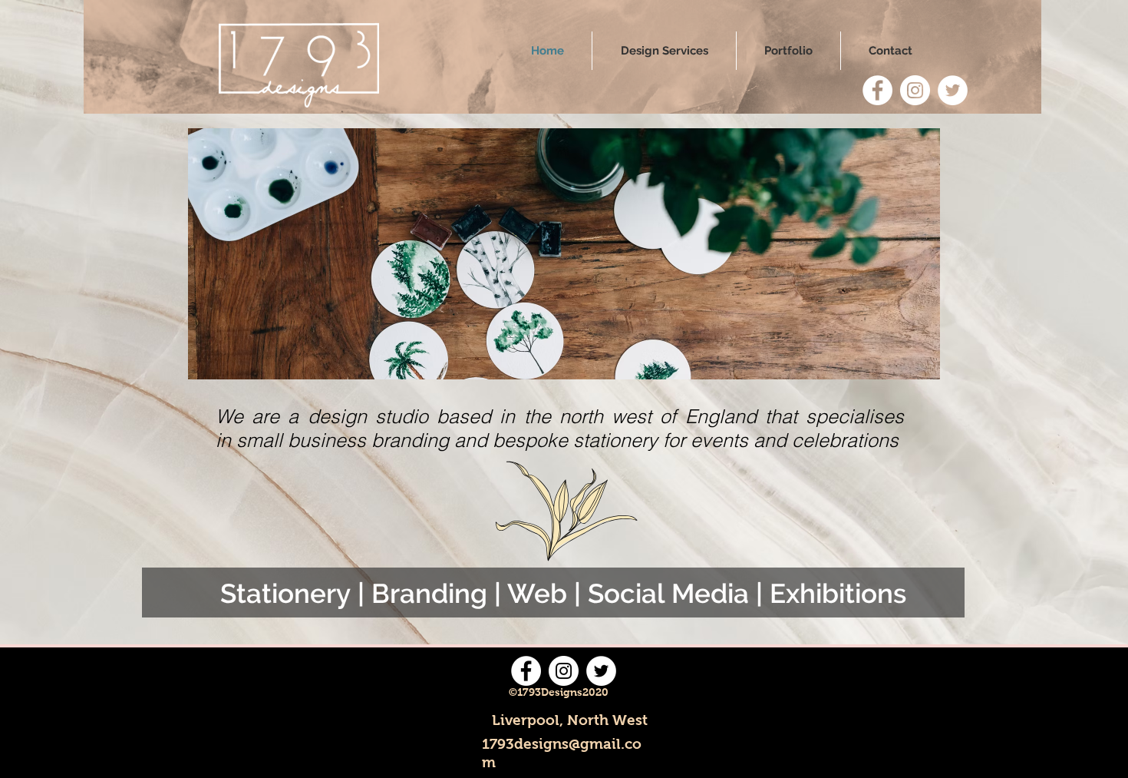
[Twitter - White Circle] (953, 90)
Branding (429, 593)
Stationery (285, 593)
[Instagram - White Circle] (915, 90)
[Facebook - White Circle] (877, 90)
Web (537, 593)
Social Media (668, 593)
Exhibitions (838, 593)
